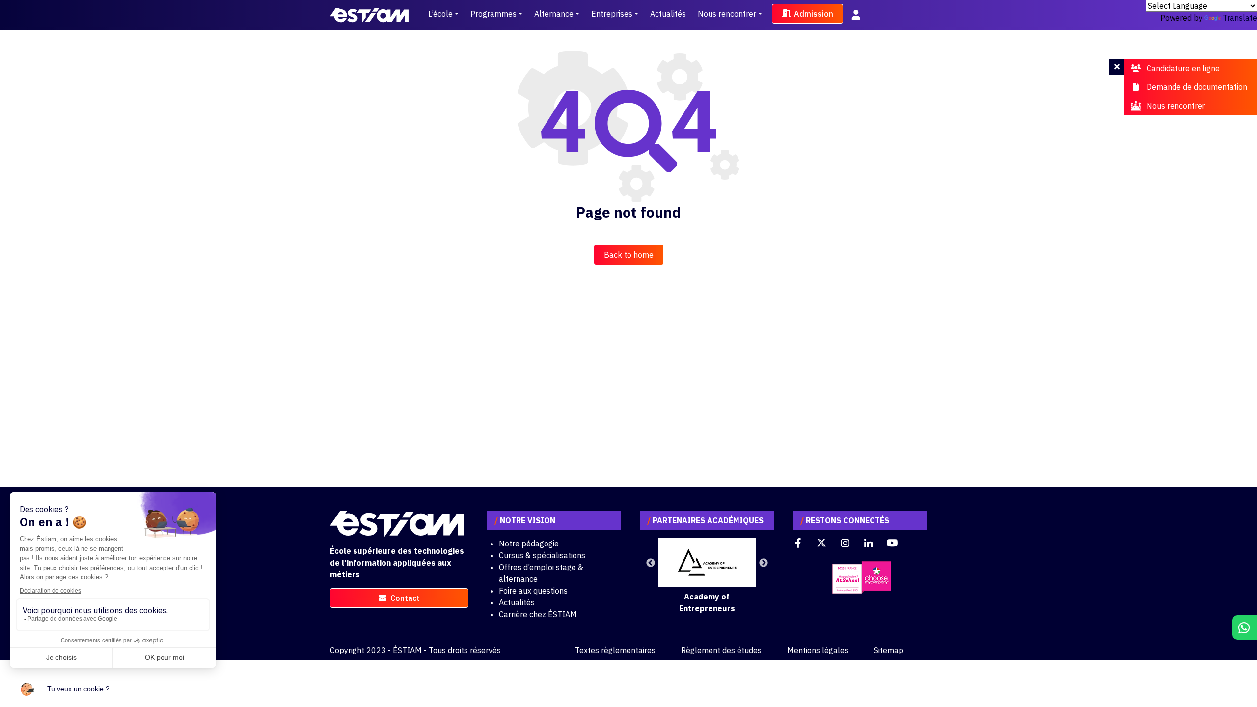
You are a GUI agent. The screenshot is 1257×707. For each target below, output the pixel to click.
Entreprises (611, 14)
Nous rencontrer (727, 14)
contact (405, 598)
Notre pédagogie (529, 543)
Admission (813, 14)
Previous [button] (651, 563)
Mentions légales (817, 650)
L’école (440, 14)
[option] (707, 576)
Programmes (493, 14)
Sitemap (888, 650)
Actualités (668, 14)
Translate (1240, 18)
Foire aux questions (533, 591)
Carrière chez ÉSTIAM (538, 614)
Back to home (629, 255)
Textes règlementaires (615, 650)
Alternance (554, 14)
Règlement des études (721, 650)
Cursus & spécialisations (542, 555)
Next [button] (763, 563)
